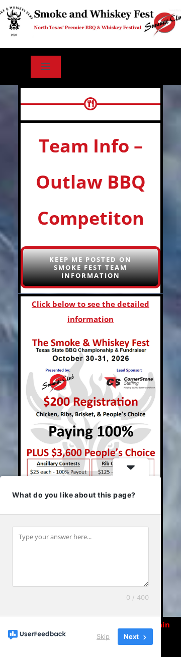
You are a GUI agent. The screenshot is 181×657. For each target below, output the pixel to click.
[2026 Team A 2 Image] (91, 443)
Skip (103, 636)
